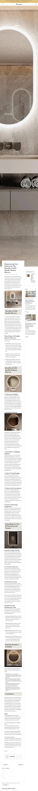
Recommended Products (8, 788)
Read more (26, 311)
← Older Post (5, 764)
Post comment (5, 784)
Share (6, 751)
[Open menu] (3, 4)
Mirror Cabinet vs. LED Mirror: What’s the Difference (29, 301)
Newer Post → (21, 764)
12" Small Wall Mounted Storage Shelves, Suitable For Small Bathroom (33, 277)
